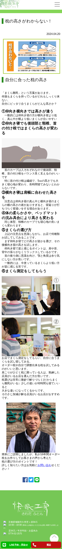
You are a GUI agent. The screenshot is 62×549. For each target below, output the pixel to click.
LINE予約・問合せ (18, 544)
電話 (48, 544)
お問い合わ (44, 465)
